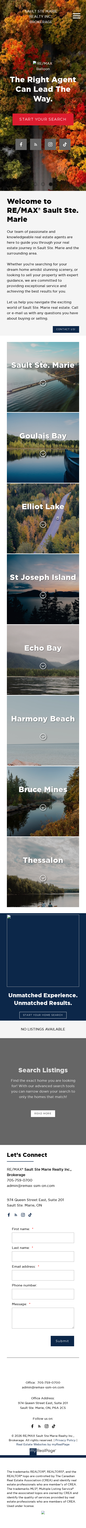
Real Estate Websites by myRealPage (43, 1444)
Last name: (21, 1248)
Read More (42, 1113)
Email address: (24, 1266)
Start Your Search (42, 119)
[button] (43, 119)
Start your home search (43, 1015)
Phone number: (24, 1285)
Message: (20, 1304)
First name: (21, 1229)
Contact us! (66, 329)
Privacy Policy (65, 1440)
